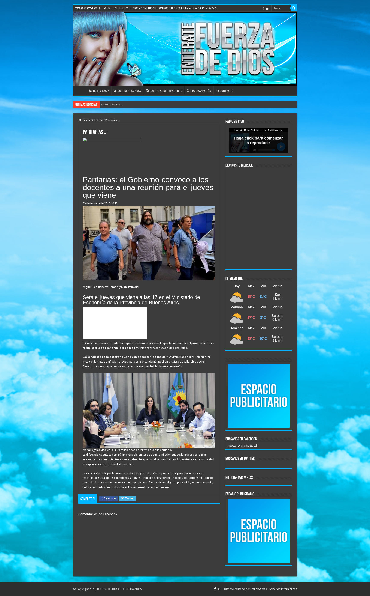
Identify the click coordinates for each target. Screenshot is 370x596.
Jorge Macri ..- (109, 104)
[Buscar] (294, 8)
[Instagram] (267, 8)
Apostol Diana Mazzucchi (243, 445)
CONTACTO (226, 90)
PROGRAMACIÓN (201, 90)
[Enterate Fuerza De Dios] (185, 49)
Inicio (84, 120)
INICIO (81, 90)
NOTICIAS (100, 90)
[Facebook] (263, 8)
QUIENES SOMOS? (130, 90)
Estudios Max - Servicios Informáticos (274, 589)
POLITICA (97, 120)
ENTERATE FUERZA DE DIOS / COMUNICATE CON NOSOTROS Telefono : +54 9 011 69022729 (161, 8)
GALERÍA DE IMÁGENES (166, 90)
